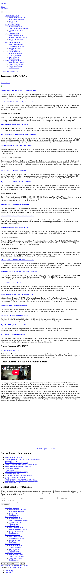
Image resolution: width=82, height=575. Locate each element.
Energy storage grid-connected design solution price (21, 481)
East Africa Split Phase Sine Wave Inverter (18, 475)
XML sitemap (14, 565)
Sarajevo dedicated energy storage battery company (21, 464)
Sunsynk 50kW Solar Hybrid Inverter (11, 282)
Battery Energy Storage (12, 25)
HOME (3, 71)
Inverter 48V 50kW (13, 71)
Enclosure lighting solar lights (14, 457)
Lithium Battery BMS (12, 468)
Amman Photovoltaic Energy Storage (16, 463)
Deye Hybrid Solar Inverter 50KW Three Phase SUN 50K (17, 294)
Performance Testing (15, 66)
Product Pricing (14, 59)
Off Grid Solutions (15, 55)
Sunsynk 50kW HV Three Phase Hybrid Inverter (14, 170)
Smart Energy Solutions (16, 19)
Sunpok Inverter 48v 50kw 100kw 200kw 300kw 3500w (16, 145)
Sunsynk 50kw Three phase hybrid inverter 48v (14, 305)
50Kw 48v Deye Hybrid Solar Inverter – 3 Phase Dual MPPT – (18, 90)
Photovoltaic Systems (15, 53)
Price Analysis (13, 32)
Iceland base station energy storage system (18, 466)
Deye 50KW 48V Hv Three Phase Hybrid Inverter (15, 204)
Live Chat (8, 572)
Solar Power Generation (12, 52)
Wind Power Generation (12, 43)
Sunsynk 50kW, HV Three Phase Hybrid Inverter (14, 315)
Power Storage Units (15, 26)
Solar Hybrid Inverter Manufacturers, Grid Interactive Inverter (19, 271)
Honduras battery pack (12, 473)
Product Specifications (16, 30)
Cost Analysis (13, 50)
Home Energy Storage (12, 16)
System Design (13, 21)
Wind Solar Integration (16, 35)
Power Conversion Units (16, 46)
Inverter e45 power (11, 461)
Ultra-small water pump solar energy (16, 472)
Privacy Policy (5, 565)
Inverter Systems (14, 57)
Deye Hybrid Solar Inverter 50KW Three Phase (14, 124)
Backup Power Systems (16, 62)
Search (22, 563)
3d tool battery (9, 470)
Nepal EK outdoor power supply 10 (16, 477)
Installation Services (15, 48)
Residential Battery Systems (17, 17)
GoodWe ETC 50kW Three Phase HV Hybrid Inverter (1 (17, 101)
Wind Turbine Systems (16, 44)
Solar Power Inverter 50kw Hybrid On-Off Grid (14, 227)
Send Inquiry (9, 571)
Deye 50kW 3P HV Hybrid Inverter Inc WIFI (13, 325)
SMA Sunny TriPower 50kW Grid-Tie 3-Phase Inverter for (17, 260)
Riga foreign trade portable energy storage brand (20, 479)
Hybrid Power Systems (12, 34)
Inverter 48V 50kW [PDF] (40, 449)
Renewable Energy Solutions (18, 37)
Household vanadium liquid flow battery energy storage (22, 459)
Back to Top (24, 565)
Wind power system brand (13, 482)
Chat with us (53, 449)
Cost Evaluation (14, 23)
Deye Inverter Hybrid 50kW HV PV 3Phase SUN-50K (16, 181)
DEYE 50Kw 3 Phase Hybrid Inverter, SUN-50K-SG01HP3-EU (18, 134)
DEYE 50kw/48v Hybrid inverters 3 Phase (13, 334)
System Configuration (16, 39)
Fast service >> (5, 83)
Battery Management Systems (18, 28)
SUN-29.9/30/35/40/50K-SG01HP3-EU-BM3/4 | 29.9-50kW (17, 216)
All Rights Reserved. (15, 567)
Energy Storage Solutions (13, 61)
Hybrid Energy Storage (16, 64)
